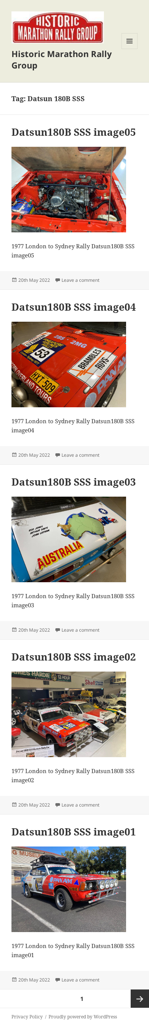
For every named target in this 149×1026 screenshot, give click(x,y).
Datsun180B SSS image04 (73, 307)
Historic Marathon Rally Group (61, 59)
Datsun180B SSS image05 (73, 132)
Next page (140, 998)
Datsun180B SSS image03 (73, 482)
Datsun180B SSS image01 (73, 832)
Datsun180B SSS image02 (73, 657)
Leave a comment (80, 280)
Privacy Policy (27, 1016)
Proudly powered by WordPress (83, 1016)
